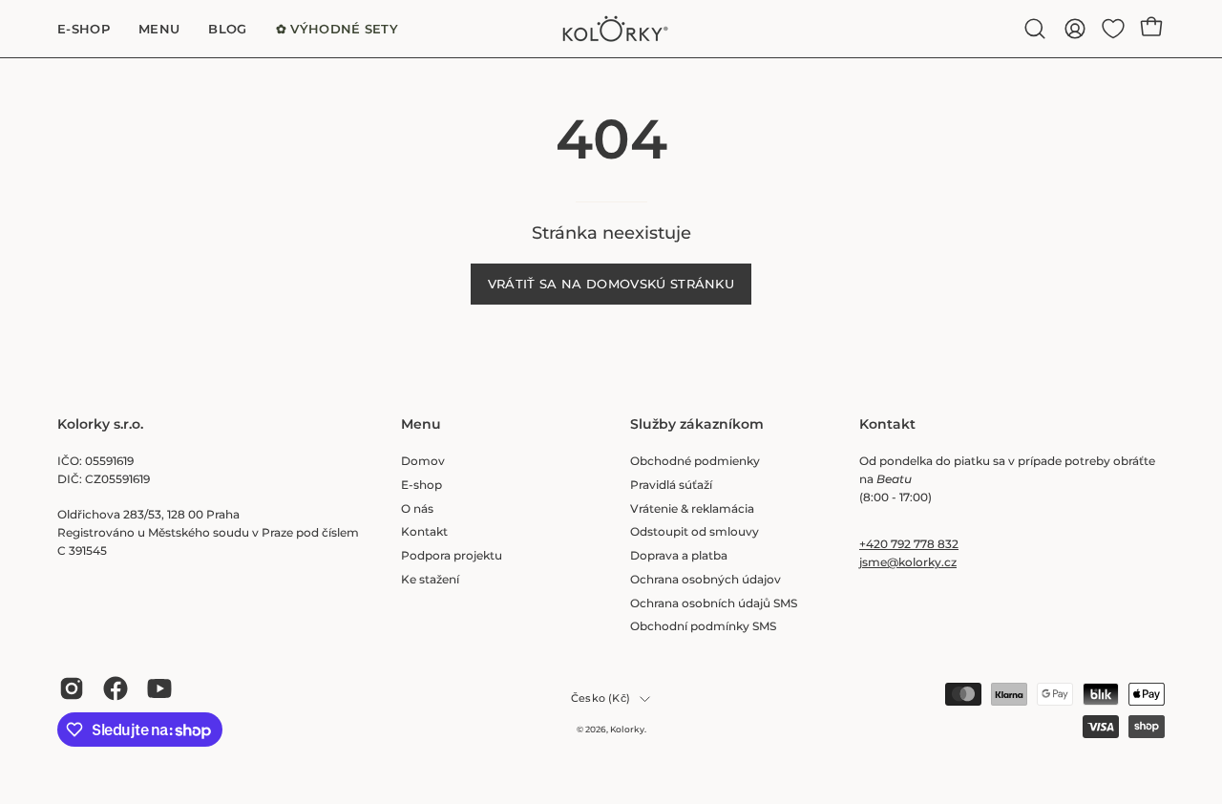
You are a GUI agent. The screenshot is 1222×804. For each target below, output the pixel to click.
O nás (417, 508)
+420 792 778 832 (909, 544)
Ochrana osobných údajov (705, 579)
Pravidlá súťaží (671, 484)
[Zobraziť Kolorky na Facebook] (115, 688)
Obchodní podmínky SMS (703, 626)
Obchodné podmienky (695, 461)
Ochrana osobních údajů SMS (713, 603)
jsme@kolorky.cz (908, 562)
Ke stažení (430, 579)
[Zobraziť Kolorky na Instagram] (71, 688)
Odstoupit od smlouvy (694, 531)
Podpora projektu (451, 555)
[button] (1035, 29)
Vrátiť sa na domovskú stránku (611, 284)
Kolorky (627, 729)
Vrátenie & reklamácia (692, 508)
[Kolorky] (611, 28)
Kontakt (424, 531)
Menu (421, 424)
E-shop (421, 484)
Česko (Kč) (600, 698)
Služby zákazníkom (697, 424)
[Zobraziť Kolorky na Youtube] (159, 688)
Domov (423, 461)
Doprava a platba (678, 555)
